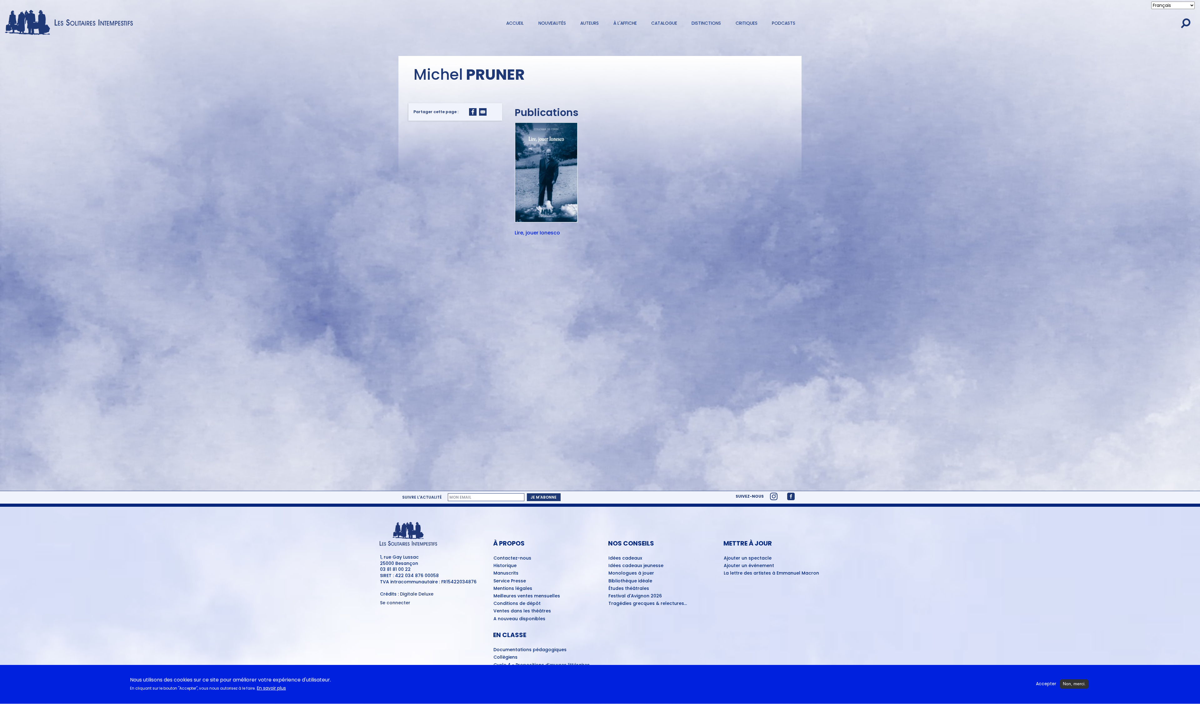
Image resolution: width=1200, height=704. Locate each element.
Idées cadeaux (625, 558)
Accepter (1046, 684)
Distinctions (706, 23)
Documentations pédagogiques (530, 650)
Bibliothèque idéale (630, 581)
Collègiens (505, 657)
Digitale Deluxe (416, 594)
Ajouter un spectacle (748, 558)
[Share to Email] (483, 112)
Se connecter (395, 603)
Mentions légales (512, 588)
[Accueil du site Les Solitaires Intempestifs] (71, 23)
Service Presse (509, 581)
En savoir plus (271, 688)
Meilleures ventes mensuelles (526, 596)
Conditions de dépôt (517, 603)
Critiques (747, 23)
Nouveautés (552, 23)
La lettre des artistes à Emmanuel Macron (771, 573)
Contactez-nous (512, 558)
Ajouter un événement (749, 566)
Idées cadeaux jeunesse (635, 566)
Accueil (515, 23)
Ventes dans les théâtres (522, 611)
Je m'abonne (544, 497)
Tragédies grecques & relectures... (647, 603)
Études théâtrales (628, 588)
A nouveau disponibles (519, 619)
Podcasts (783, 23)
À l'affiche (625, 23)
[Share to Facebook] (473, 112)
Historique (505, 566)
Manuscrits (505, 573)
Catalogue (664, 23)
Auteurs (589, 23)
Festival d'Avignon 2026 (635, 596)
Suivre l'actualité (422, 497)
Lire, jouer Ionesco (537, 233)
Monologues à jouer (631, 573)
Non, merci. (1074, 683)
